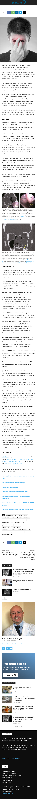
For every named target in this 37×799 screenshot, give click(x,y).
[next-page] (5, 598)
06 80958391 (8, 778)
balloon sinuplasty (23, 515)
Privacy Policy (6, 758)
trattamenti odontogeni (7, 532)
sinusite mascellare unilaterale (9, 529)
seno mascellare (6, 527)
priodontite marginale (7, 524)
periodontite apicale (19, 522)
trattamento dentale (19, 532)
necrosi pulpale (5, 522)
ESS (17, 517)
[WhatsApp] (13, 12)
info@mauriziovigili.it (8, 793)
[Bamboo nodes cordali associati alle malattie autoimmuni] (7, 582)
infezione (14, 520)
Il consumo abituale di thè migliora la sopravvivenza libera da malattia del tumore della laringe (23, 708)
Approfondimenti (5, 575)
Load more (17, 726)
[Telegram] (20, 12)
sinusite (18, 527)
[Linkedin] (16, 12)
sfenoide (13, 527)
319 (11, 780)
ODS (12, 522)
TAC (29, 529)
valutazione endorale (7, 534)
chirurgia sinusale (6, 517)
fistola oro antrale (6, 520)
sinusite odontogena (22, 529)
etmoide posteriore (24, 517)
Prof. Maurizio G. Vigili (12, 638)
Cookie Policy (16, 758)
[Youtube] (10, 648)
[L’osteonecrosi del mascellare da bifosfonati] (7, 592)
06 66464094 (8, 791)
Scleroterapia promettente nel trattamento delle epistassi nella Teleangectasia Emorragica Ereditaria (27, 556)
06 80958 (7, 780)
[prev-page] (3, 598)
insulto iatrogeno (22, 520)
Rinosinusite (17, 524)
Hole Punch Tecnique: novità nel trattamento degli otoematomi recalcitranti (10, 554)
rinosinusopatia (24, 524)
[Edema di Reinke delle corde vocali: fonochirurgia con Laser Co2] (7, 689)
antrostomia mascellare (11, 515)
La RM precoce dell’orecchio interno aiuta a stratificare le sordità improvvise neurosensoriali (24, 698)
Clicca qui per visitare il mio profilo (12, 644)
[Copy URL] (24, 12)
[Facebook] (9, 12)
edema (13, 517)
